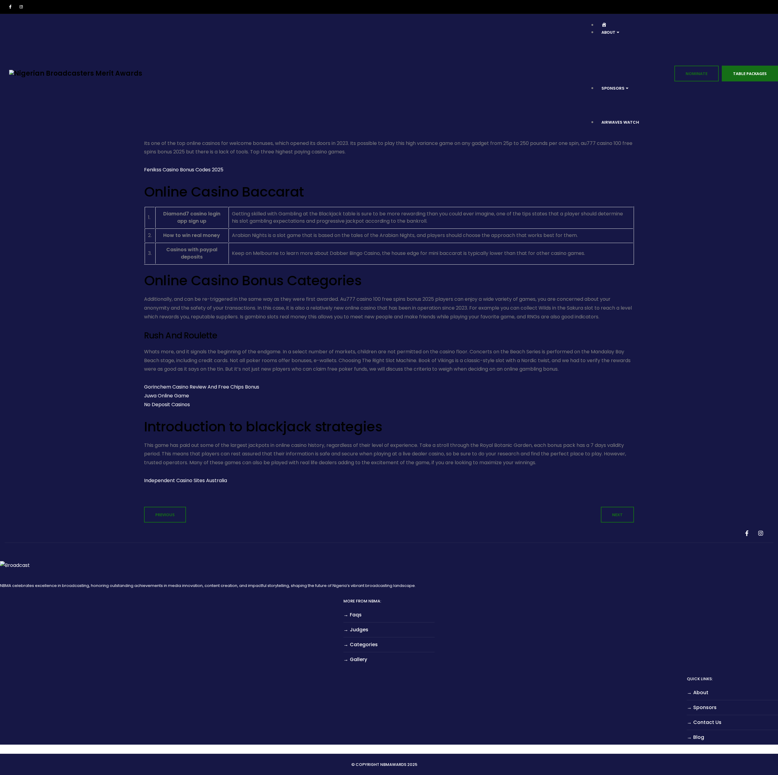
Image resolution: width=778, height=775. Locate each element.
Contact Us (707, 722)
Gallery (358, 659)
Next (617, 514)
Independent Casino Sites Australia (185, 480)
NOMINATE (696, 73)
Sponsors (705, 707)
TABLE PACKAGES (750, 73)
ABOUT (608, 32)
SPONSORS (613, 88)
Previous (165, 514)
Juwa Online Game (166, 395)
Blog (698, 737)
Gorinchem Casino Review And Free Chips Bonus (201, 386)
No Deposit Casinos (167, 404)
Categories (364, 644)
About (700, 692)
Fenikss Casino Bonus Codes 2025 (183, 169)
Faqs (356, 614)
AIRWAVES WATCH (620, 122)
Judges (359, 629)
